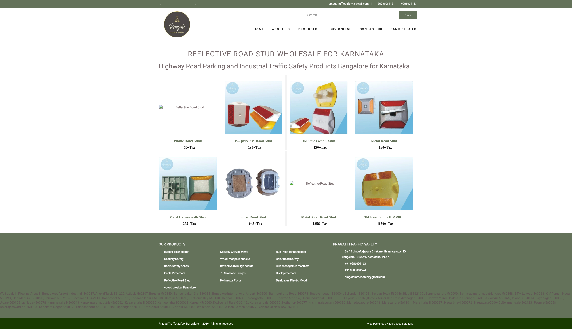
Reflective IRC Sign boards (236, 266)
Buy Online (341, 29)
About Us (281, 29)
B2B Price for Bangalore (291, 251)
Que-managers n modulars (292, 266)
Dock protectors (286, 273)
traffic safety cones (176, 266)
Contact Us (371, 29)
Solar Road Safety (287, 259)
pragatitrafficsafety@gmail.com (349, 3)
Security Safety (173, 259)
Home (259, 29)
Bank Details (404, 29)
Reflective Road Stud (177, 280)
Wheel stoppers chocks (235, 259)
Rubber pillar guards (176, 251)
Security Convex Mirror (234, 251)
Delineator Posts (230, 280)
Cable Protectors (174, 273)
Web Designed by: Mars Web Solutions (390, 324)
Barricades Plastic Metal (291, 280)
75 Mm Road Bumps (233, 273)
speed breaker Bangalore (180, 287)
